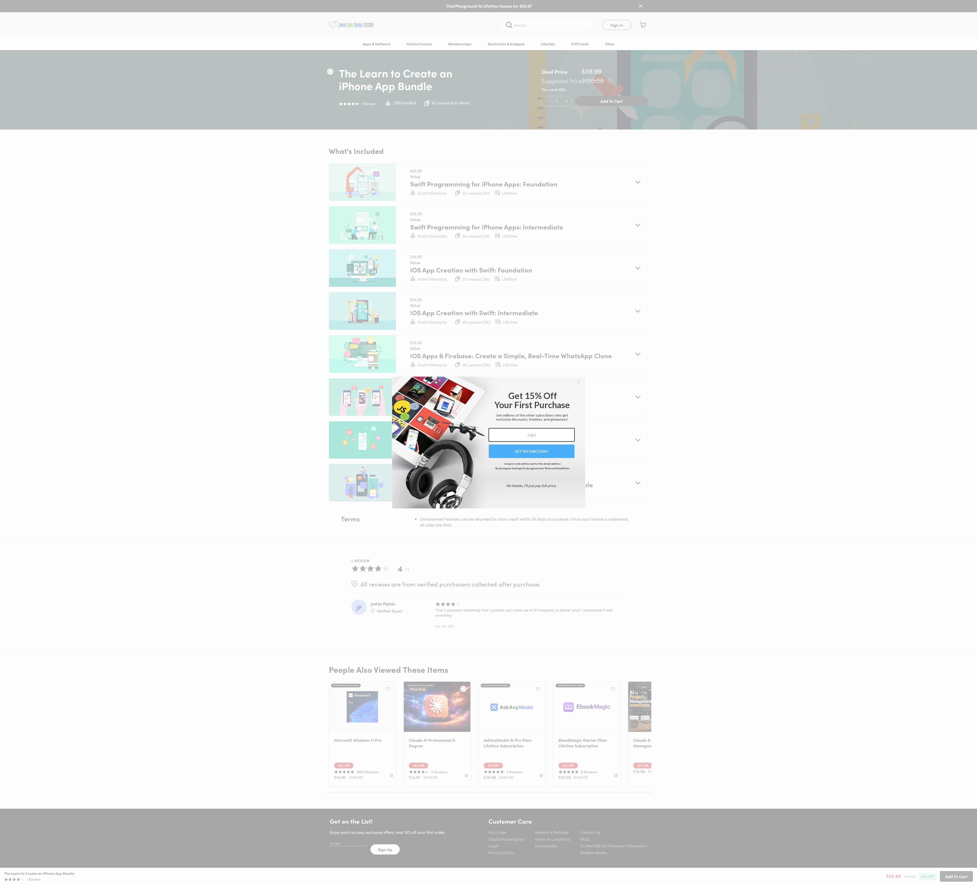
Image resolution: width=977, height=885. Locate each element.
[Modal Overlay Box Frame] (488, 442)
